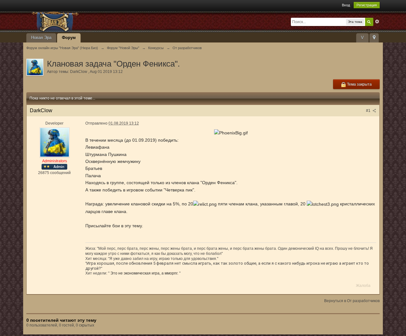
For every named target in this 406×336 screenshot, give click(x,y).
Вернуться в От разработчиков (352, 301)
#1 (368, 110)
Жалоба (363, 285)
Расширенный (377, 21)
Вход (346, 5)
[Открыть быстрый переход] (374, 37)
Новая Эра (41, 37)
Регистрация (367, 5)
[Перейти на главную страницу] (83, 21)
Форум (69, 37)
